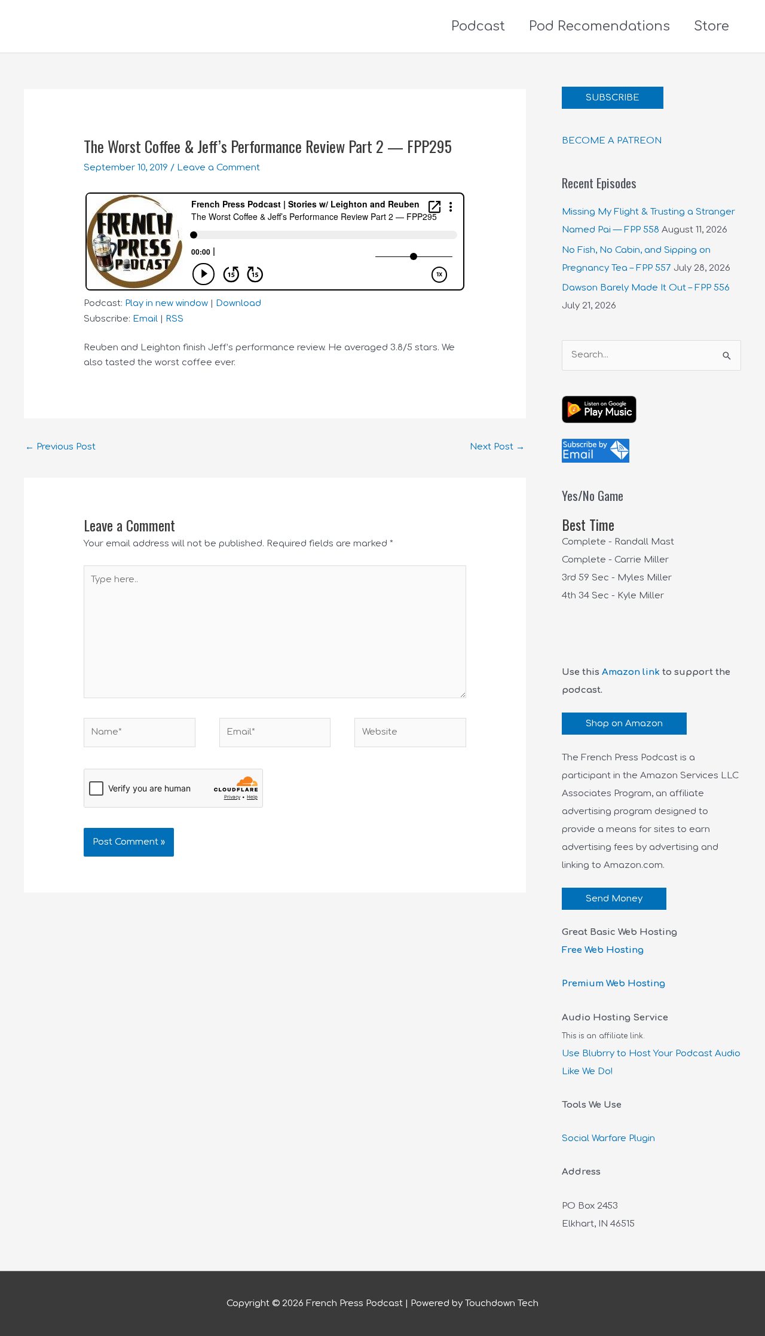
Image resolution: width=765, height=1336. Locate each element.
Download (238, 303)
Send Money (614, 899)
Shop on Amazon (624, 724)
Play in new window (166, 303)
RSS (174, 319)
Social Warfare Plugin (608, 1138)
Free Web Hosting (603, 950)
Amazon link (631, 672)
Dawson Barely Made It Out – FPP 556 (646, 288)
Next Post (497, 447)
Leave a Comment (218, 168)
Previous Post (60, 447)
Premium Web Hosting (613, 984)
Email (145, 319)
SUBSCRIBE (612, 98)
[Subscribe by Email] (595, 450)
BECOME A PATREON (612, 141)
